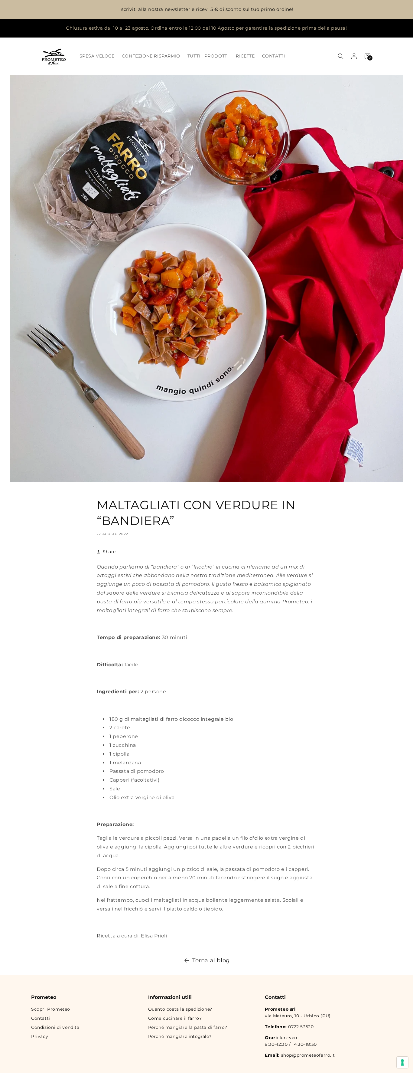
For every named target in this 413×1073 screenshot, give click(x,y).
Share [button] (109, 551)
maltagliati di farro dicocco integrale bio (182, 719)
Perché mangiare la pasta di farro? (187, 1027)
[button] (340, 56)
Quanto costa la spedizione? (180, 1009)
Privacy (39, 1036)
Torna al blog (211, 960)
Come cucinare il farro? (175, 1018)
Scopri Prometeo (50, 1009)
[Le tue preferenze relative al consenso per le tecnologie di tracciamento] (402, 1062)
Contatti (40, 1018)
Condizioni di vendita (55, 1027)
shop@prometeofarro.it (308, 1055)
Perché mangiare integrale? (180, 1036)
